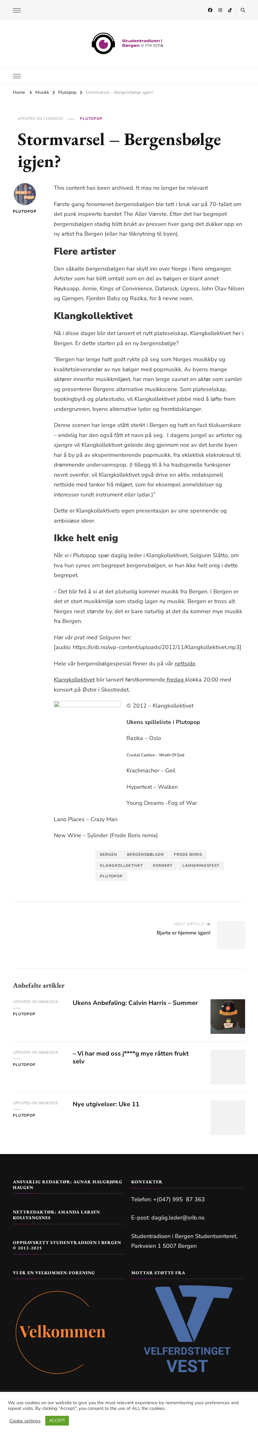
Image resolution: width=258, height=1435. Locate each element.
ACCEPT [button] (57, 1420)
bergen (108, 854)
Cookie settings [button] (25, 1421)
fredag (175, 679)
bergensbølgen (145, 854)
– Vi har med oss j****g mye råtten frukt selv (131, 1057)
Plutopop (91, 118)
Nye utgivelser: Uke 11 (106, 1104)
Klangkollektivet (74, 679)
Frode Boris (188, 854)
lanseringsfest (200, 865)
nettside (185, 663)
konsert (162, 865)
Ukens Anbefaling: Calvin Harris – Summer (135, 1003)
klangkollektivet (121, 865)
